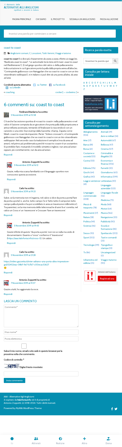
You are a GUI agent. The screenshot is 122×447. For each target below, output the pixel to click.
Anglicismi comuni (19, 53)
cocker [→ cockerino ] (66, 92)
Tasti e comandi (109, 237)
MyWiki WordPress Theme (29, 408)
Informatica (106, 176)
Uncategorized (108, 252)
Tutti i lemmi (48, 53)
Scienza (87, 225)
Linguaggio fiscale (109, 192)
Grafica (86, 176)
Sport (86, 237)
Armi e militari (107, 136)
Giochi (86, 172)
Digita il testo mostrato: (31, 367)
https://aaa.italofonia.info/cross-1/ (24, 238)
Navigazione (107, 217)
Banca (86, 144)
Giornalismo (107, 172)
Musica (104, 213)
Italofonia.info (24, 399)
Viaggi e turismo (63, 53)
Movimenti (88, 213)
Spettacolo (106, 233)
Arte (85, 140)
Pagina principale (21, 19)
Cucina (86, 160)
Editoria (87, 168)
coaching (10, 92)
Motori (104, 208)
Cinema (104, 149)
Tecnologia (88, 245)
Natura (86, 217)
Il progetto (58, 19)
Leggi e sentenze (91, 181)
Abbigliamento (90, 131)
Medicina (105, 200)
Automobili (106, 140)
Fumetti (104, 168)
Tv (84, 252)
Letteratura (106, 181)
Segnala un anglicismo (82, 19)
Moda (103, 204)
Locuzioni (36, 53)
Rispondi (8, 154)
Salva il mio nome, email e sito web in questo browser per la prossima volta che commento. (33, 353)
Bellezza (105, 144)
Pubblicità (105, 221)
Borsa (86, 149)
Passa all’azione (109, 19)
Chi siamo (41, 19)
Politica (87, 221)
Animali (104, 131)
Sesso (86, 233)
